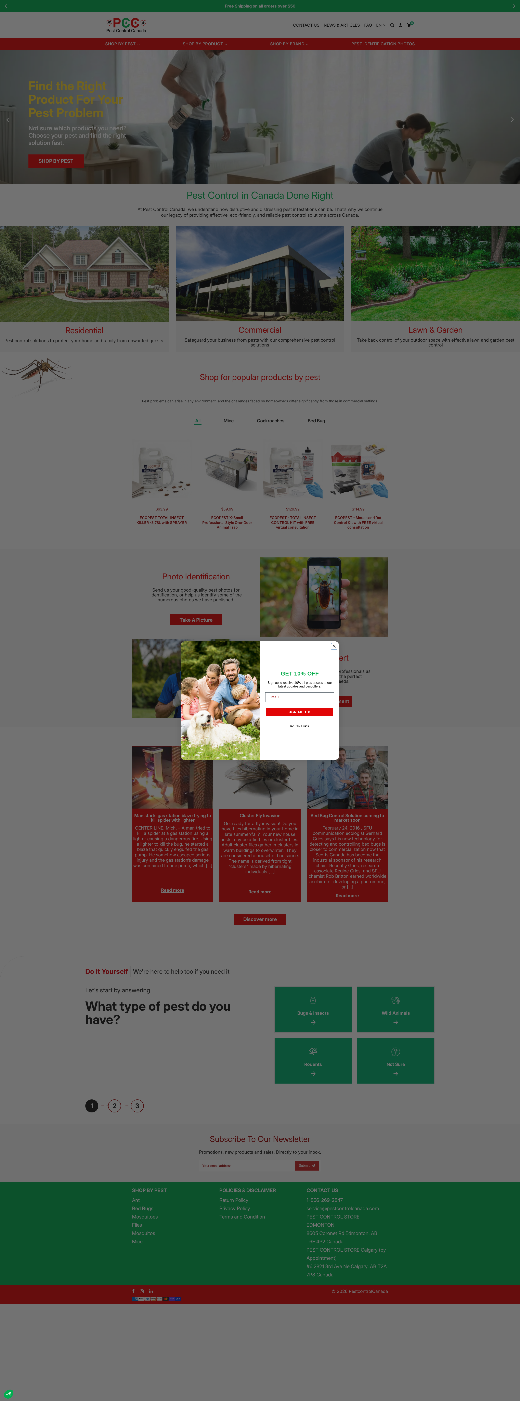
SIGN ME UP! (299, 712)
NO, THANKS (299, 726)
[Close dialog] (334, 646)
